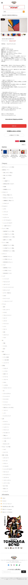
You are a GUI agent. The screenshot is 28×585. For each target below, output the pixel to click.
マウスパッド (6, 429)
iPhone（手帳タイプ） (8, 194)
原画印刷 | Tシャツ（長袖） (9, 245)
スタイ (4, 449)
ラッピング (5, 491)
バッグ (3, 276)
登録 (23, 571)
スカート (5, 329)
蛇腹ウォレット (6, 354)
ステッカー (5, 460)
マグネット (5, 463)
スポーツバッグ (6, 284)
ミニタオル (5, 385)
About (4, 498)
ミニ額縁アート (6, 181)
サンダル (5, 346)
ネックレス (5, 214)
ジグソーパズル (6, 483)
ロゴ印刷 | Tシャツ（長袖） (9, 248)
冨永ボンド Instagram (7, 509)
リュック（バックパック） (8, 287)
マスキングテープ (7, 438)
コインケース (6, 362)
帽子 (4, 306)
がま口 (4, 295)
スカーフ (5, 318)
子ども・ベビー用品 (6, 446)
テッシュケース (6, 396)
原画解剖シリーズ (7, 189)
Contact (4, 501)
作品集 (4, 186)
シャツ (4, 326)
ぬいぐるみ (5, 485)
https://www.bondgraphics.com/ (8, 115)
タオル (4, 382)
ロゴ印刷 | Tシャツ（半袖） (9, 234)
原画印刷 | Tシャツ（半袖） (9, 231)
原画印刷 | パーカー (7, 267)
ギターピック (6, 471)
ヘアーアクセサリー (7, 220)
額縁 (4, 178)
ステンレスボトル (7, 393)
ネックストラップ (7, 415)
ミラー (4, 413)
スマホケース (5, 192)
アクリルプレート (7, 474)
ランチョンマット (7, 404)
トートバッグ (6, 278)
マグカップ (5, 368)
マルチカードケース (7, 387)
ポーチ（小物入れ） (7, 292)
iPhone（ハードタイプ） (8, 197)
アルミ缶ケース (6, 432)
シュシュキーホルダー (7, 222)
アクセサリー (5, 206)
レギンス (5, 320)
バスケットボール (7, 480)
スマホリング (6, 203)
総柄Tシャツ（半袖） (7, 239)
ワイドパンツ (6, 323)
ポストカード (6, 457)
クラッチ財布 (6, 357)
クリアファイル (6, 424)
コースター (5, 371)
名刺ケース (5, 373)
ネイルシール (6, 217)
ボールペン (5, 421)
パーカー (4, 264)
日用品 (3, 365)
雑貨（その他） (5, 455)
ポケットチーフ (6, 309)
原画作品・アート (5, 169)
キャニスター (6, 399)
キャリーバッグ (6, 298)
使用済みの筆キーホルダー (8, 183)
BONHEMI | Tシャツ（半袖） (9, 236)
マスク (4, 337)
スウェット (4, 253)
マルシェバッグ (6, 281)
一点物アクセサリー (7, 225)
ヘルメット (5, 410)
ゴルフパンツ (6, 334)
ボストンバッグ (6, 290)
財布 (3, 351)
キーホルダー (6, 466)
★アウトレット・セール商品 (8, 167)
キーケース (5, 376)
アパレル (4, 304)
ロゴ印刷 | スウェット (7, 259)
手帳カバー (5, 435)
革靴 (4, 343)
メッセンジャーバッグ (7, 301)
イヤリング (5, 211)
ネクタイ (5, 312)
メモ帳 (4, 441)
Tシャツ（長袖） (5, 242)
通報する (23, 144)
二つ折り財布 (6, 359)
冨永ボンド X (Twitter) (7, 512)
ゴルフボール (6, 477)
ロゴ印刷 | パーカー (7, 270)
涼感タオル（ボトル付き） (8, 407)
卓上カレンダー (6, 443)
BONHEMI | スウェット (8, 262)
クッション (5, 401)
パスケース (5, 379)
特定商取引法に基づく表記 (8, 506)
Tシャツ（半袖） (5, 228)
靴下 (4, 348)
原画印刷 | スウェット (7, 256)
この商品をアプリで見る (14, 135)
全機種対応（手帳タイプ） (8, 200)
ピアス (4, 208)
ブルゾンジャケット (7, 315)
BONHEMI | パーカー (7, 273)
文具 (3, 418)
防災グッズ (5, 488)
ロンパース (5, 452)
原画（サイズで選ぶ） (7, 175)
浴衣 (4, 332)
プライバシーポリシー (7, 503)
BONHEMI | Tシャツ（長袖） (9, 250)
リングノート (6, 427)
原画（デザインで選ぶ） (8, 172)
